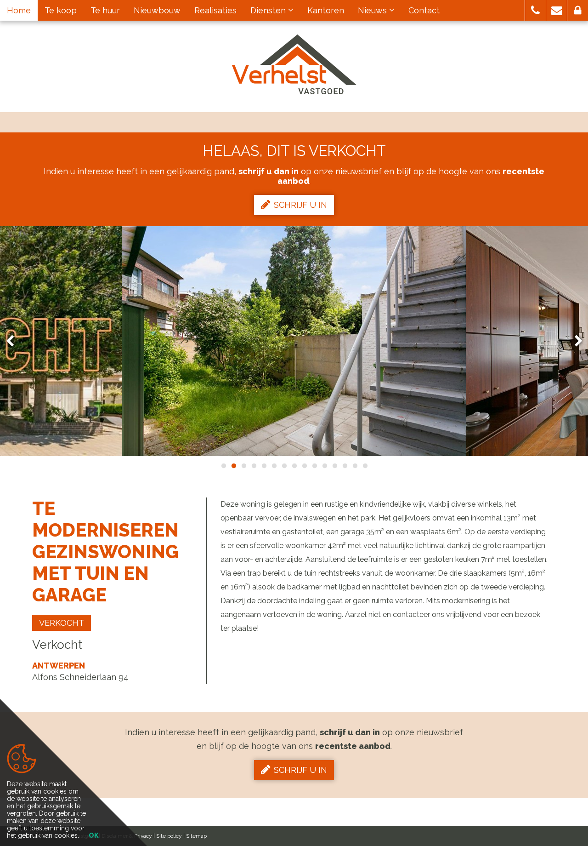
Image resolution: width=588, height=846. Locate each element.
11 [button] (324, 466)
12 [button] (334, 466)
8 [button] (294, 466)
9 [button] (304, 466)
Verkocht (61, 623)
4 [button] (253, 466)
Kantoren (325, 10)
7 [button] (284, 466)
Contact (424, 10)
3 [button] (243, 466)
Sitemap (196, 836)
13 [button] (344, 466)
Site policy (169, 836)
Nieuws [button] (373, 10)
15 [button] (365, 466)
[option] (294, 341)
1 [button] (223, 466)
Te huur (105, 10)
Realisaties (215, 10)
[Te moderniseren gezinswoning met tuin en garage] (294, 341)
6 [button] (274, 466)
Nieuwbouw (157, 10)
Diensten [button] (269, 10)
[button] (535, 10)
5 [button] (264, 466)
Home (19, 10)
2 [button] (233, 466)
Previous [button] (14, 341)
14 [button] (355, 466)
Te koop (61, 10)
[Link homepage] (294, 64)
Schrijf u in (300, 205)
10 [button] (314, 466)
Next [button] (574, 341)
